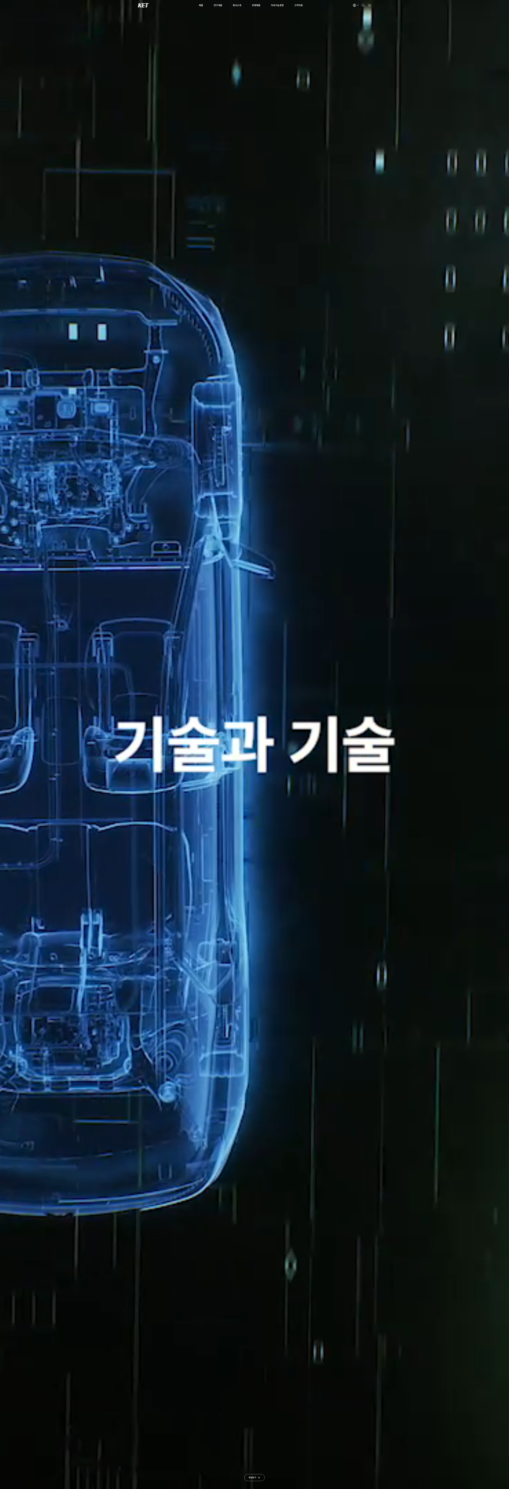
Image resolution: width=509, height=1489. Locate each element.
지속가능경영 (277, 5)
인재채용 (256, 5)
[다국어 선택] (355, 5)
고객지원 (298, 5)
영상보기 (252, 1477)
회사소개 (237, 5)
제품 (201, 5)
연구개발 (218, 5)
